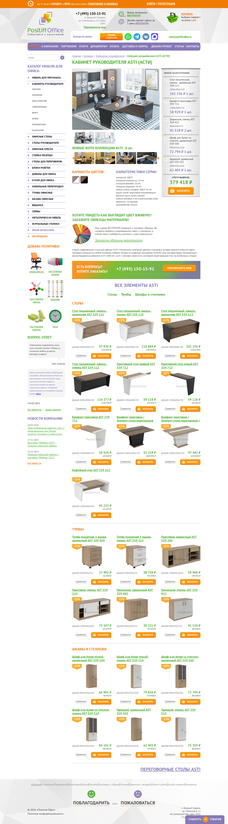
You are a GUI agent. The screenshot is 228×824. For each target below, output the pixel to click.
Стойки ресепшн (42, 155)
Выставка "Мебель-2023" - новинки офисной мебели (42, 444)
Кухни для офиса (43, 180)
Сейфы (36, 211)
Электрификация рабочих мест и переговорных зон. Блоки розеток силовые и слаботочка (46, 431)
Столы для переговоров (47, 161)
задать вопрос (53, 410)
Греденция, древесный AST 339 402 (135, 591)
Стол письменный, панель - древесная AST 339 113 (183, 82)
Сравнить (81, 355)
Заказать (183, 190)
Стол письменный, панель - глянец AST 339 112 (89, 365)
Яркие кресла (37, 272)
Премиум (37, 95)
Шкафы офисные (42, 199)
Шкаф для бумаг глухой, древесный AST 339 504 (88, 658)
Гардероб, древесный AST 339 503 (181, 160)
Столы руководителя (45, 142)
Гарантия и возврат (140, 784)
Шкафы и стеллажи (150, 294)
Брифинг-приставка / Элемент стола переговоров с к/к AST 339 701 (180, 418)
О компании (50, 46)
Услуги (83, 46)
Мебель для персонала (46, 77)
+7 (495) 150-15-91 (91, 13)
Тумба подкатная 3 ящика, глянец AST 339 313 (134, 538)
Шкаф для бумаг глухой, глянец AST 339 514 (132, 658)
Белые (35, 118)
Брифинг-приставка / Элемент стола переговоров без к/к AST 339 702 (135, 418)
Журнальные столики (45, 223)
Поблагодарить (91, 803)
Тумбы (126, 294)
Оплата (114, 46)
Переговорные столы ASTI (170, 769)
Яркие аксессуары (43, 230)
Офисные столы (42, 136)
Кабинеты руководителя (47, 83)
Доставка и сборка (135, 46)
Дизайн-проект (161, 46)
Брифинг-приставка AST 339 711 (183, 102)
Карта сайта (159, 784)
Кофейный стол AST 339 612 (91, 470)
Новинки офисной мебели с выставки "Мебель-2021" (43, 456)
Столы (112, 294)
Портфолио (69, 46)
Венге (35, 112)
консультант (111, 36)
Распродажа (40, 236)
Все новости (34, 463)
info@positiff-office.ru (180, 36)
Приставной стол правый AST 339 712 (136, 365)
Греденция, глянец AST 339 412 (182, 121)
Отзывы (124, 784)
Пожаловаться (138, 803)
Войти (151, 3)
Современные (39, 106)
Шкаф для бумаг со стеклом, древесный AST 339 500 (183, 140)
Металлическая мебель (46, 217)
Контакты (192, 46)
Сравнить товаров (204, 819)
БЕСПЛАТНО (133, 15)
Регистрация (166, 3)
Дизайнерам (98, 46)
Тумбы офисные (42, 192)
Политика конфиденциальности (45, 813)
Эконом (36, 89)
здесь (38, 393)
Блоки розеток (41, 167)
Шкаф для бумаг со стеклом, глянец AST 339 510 (91, 711)
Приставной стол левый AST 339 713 (179, 365)
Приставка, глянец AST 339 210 (90, 591)
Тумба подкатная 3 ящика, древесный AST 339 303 (89, 538)
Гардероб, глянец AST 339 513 (178, 711)
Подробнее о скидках (103, 4)
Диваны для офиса (44, 174)
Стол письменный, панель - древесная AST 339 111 (89, 312)
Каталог (33, 46)
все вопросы (35, 410)
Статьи (179, 46)
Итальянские (39, 124)
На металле (38, 130)
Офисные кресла (42, 149)
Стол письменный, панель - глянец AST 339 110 (134, 312)
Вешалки (37, 205)
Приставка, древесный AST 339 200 (179, 538)
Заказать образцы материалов (118, 240)
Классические (39, 101)
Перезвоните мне (95, 27)
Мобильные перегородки (47, 186)
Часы (55, 326)
